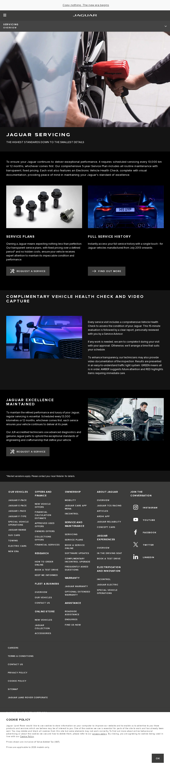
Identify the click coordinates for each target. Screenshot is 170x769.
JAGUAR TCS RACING (109, 505)
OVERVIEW (41, 592)
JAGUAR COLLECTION (42, 627)
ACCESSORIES (43, 633)
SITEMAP (13, 689)
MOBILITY (70, 500)
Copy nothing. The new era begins (86, 5)
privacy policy (99, 734)
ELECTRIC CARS (17, 546)
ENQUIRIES (71, 619)
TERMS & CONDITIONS (21, 656)
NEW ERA (13, 551)
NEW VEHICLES (43, 620)
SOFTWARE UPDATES (77, 553)
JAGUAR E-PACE (17, 505)
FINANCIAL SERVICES (47, 545)
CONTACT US (42, 603)
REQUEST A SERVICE (31, 271)
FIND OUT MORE (109, 271)
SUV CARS (14, 535)
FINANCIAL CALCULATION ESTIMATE (43, 515)
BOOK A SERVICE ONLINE (75, 547)
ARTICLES (102, 511)
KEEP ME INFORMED (46, 575)
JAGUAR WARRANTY (76, 586)
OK (158, 758)
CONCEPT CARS (106, 527)
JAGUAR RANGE (17, 530)
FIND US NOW (73, 625)
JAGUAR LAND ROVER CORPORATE (28, 697)
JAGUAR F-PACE (17, 500)
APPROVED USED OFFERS (45, 525)
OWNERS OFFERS (45, 531)
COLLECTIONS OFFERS (43, 538)
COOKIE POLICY (17, 681)
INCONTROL (72, 514)
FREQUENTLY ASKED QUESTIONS (76, 568)
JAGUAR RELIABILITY (109, 522)
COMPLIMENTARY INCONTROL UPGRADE (77, 560)
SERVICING (71, 534)
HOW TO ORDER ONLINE (44, 563)
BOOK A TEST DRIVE (46, 570)
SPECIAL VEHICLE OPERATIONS (18, 523)
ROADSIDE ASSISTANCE (72, 613)
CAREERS (13, 648)
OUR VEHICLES (43, 597)
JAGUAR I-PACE (17, 511)
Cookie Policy (27, 736)
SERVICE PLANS (74, 540)
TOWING (13, 540)
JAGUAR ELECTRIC (107, 585)
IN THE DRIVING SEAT (109, 553)
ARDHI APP (103, 516)
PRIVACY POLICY (17, 673)
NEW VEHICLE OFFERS (43, 505)
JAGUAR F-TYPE (17, 516)
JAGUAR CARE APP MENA (76, 507)
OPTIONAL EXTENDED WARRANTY (77, 593)
